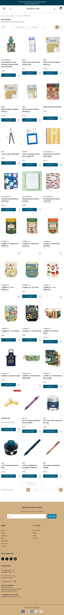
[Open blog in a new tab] (15, 559)
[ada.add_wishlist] (19, 75)
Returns (3, 538)
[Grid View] (57, 27)
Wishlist (34, 533)
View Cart (35, 538)
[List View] (61, 27)
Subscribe (52, 516)
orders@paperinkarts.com (7, 581)
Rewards (35, 535)
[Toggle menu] (4, 8)
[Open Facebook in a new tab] (2, 559)
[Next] (61, 490)
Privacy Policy (4, 543)
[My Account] (54, 9)
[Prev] (28, 490)
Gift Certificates (4, 541)
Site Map (3, 546)
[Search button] (10, 9)
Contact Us (3, 533)
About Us (3, 530)
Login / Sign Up (36, 530)
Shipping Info (4, 535)
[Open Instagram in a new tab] (11, 559)
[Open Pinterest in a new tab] (7, 559)
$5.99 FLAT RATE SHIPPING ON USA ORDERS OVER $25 (32, 3)
